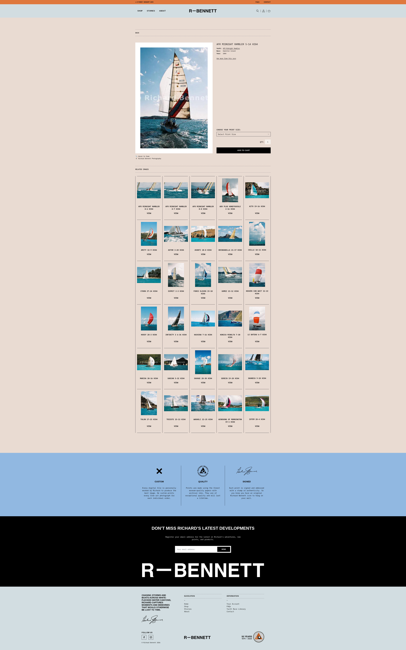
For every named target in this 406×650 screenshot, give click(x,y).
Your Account (233, 604)
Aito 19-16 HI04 (257, 206)
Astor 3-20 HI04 (176, 250)
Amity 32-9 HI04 (149, 250)
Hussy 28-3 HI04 (149, 334)
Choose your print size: (229, 129)
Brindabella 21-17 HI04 (230, 250)
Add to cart (243, 150)
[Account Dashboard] (263, 11)
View (149, 213)
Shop (186, 606)
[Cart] (269, 11)
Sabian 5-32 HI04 (176, 378)
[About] (253, 637)
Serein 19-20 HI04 (230, 378)
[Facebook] (144, 637)
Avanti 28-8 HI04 (203, 250)
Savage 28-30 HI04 (203, 378)
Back (137, 33)
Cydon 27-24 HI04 (149, 291)
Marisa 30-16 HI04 (149, 378)
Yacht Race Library (236, 609)
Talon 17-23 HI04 (149, 419)
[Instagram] (151, 637)
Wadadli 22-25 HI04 (203, 419)
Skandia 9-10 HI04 (257, 378)
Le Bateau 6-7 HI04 (257, 334)
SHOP (140, 11)
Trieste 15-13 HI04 (176, 419)
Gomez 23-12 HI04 (230, 291)
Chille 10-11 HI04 (257, 250)
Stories (188, 609)
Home (186, 604)
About (162, 11)
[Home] (203, 10)
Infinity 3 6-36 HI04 (176, 334)
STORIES (151, 11)
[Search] (257, 11)
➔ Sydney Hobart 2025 (144, 2)
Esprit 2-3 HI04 (176, 291)
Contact (267, 2)
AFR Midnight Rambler (231, 48)
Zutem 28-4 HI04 (257, 419)
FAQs (258, 2)
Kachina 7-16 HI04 (203, 334)
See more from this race (226, 58)
